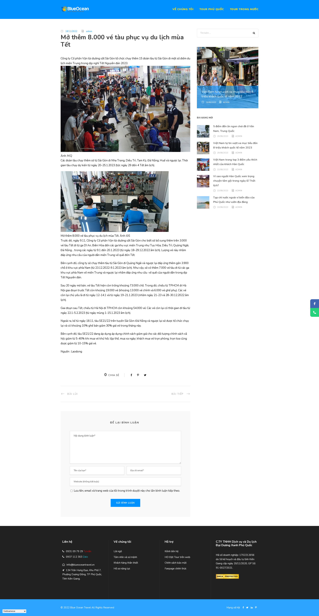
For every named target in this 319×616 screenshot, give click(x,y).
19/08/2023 (222, 207)
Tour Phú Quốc (211, 9)
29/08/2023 (211, 102)
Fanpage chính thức (175, 568)
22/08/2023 (222, 169)
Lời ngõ (118, 551)
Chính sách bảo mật (176, 562)
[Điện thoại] (314, 312)
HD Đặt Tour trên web (177, 557)
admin (89, 31)
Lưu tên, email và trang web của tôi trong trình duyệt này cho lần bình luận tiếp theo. (126, 491)
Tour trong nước (244, 9)
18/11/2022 (71, 31)
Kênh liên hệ (171, 551)
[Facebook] (314, 303)
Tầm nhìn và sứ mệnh (125, 557)
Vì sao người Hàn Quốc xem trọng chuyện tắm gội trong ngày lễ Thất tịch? (234, 180)
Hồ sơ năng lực (122, 568)
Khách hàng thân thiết (126, 562)
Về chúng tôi (182, 9)
